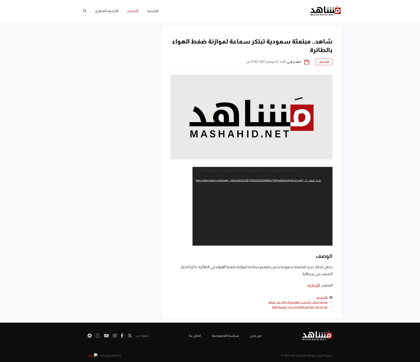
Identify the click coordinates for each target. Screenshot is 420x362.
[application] (262, 206)
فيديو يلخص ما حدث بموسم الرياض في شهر (297, 302)
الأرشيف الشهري (106, 11)
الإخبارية (314, 285)
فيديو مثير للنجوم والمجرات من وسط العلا (299, 307)
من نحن (256, 336)
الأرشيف (132, 11)
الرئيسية (152, 11)
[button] (85, 10)
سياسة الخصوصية (225, 336)
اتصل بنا (195, 336)
